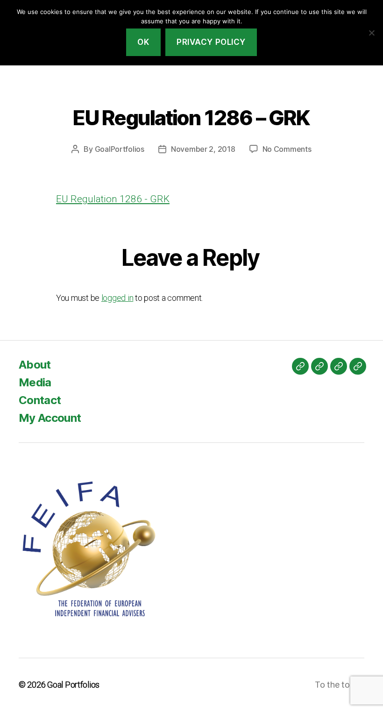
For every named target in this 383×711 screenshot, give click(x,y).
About (35, 364)
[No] (371, 32)
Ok (143, 42)
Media (35, 382)
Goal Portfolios (73, 685)
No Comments (287, 149)
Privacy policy (211, 42)
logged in (117, 298)
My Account (50, 418)
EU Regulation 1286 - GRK (113, 199)
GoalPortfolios (119, 149)
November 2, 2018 (203, 149)
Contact (40, 400)
